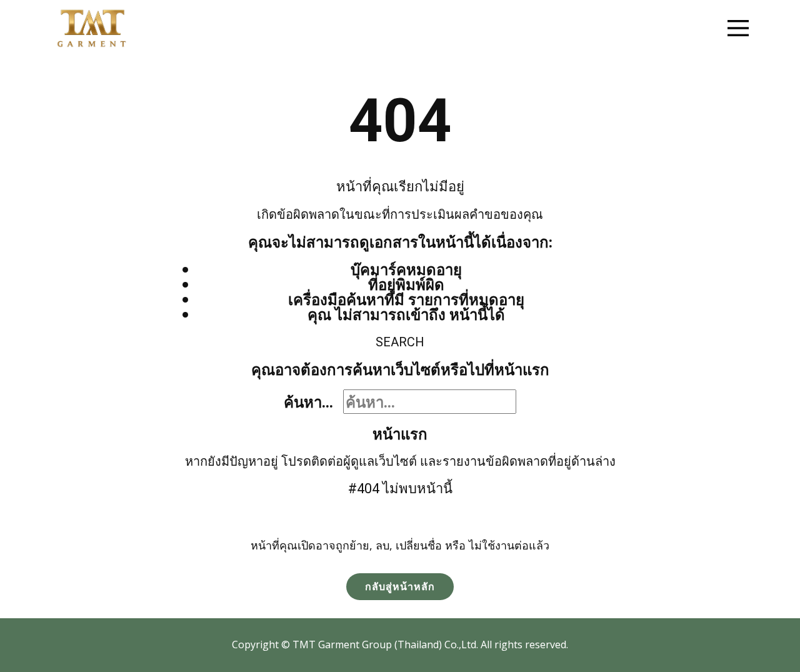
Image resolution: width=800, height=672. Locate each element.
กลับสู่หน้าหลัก (400, 586)
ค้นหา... (308, 401)
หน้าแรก (400, 433)
